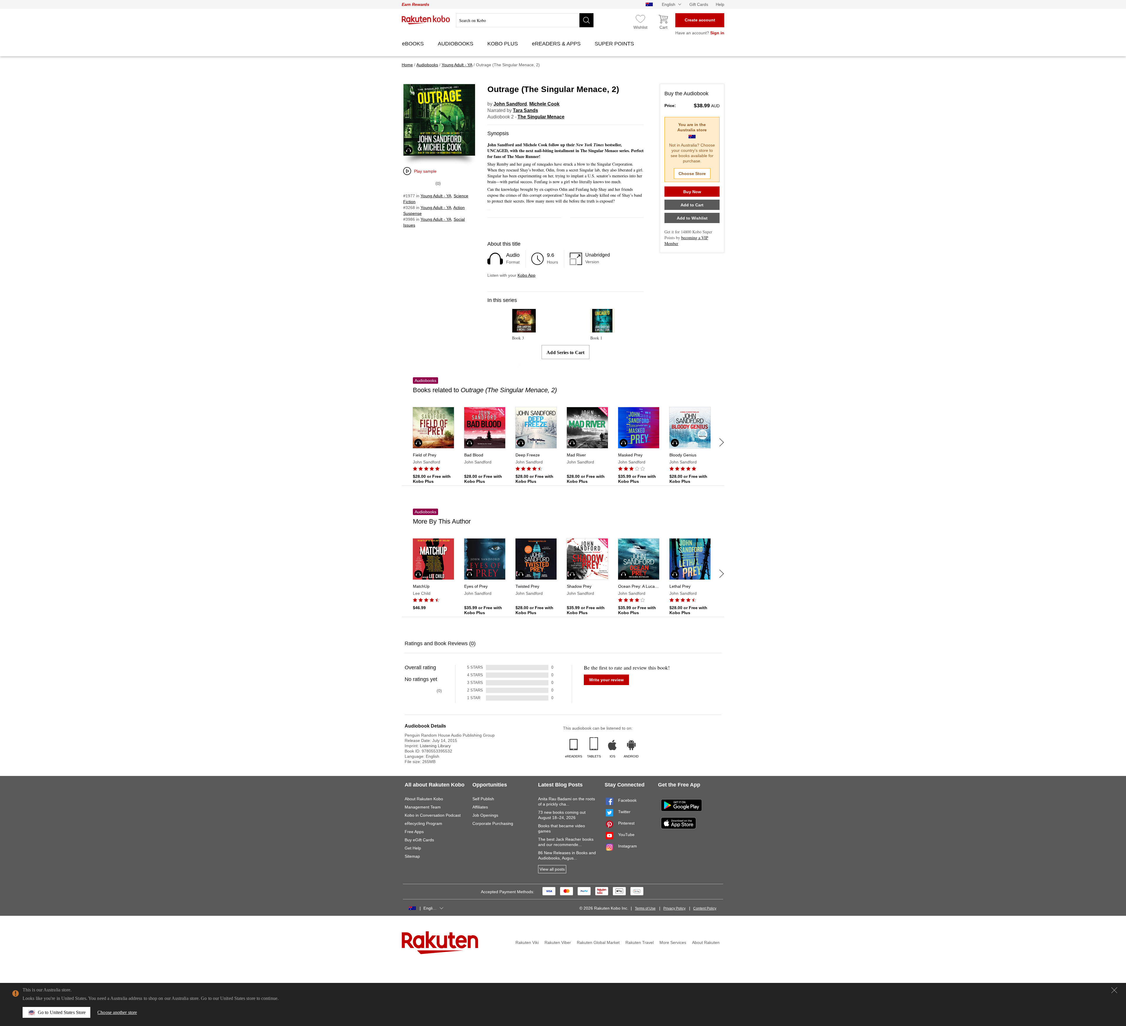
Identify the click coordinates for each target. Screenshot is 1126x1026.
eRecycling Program (423, 823)
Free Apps (414, 831)
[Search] (586, 20)
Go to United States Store (62, 1012)
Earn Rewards (415, 4)
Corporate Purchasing (492, 823)
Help (720, 4)
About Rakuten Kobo (424, 798)
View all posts (552, 869)
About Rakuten (706, 942)
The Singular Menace (541, 116)
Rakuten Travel (639, 942)
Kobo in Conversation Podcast (433, 815)
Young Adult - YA (435, 195)
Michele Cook (544, 103)
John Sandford (510, 103)
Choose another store (117, 1012)
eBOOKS (413, 44)
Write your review (606, 679)
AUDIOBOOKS (456, 44)
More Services (672, 942)
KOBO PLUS (503, 44)
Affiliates (480, 807)
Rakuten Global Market (598, 942)
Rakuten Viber (558, 942)
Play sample (425, 171)
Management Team (423, 807)
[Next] (721, 442)
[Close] (1114, 990)
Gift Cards (698, 4)
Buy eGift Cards (419, 840)
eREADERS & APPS (557, 44)
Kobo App (526, 275)
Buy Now (692, 191)
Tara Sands (525, 110)
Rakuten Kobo (426, 19)
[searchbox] (524, 20)
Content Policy (704, 908)
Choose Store (692, 173)
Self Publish (483, 798)
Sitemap (412, 856)
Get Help (413, 848)
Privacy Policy (674, 908)
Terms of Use (645, 908)
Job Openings (485, 815)
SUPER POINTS (615, 44)
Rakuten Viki (527, 942)
